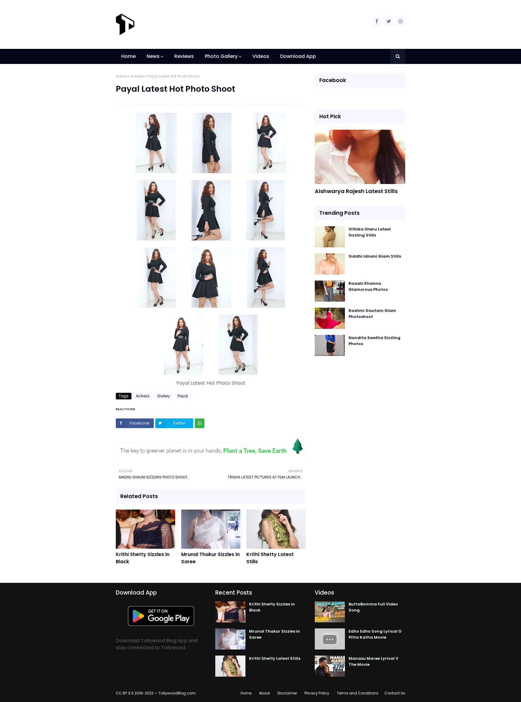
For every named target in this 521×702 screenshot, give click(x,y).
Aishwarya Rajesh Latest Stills (356, 191)
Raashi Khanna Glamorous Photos (368, 286)
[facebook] (376, 21)
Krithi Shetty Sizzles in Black (142, 558)
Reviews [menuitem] (184, 56)
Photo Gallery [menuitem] (221, 56)
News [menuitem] (153, 56)
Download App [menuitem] (298, 56)
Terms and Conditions (357, 693)
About (264, 693)
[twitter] (388, 21)
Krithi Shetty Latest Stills (270, 558)
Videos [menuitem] (260, 56)
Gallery (163, 396)
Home (121, 76)
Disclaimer (287, 693)
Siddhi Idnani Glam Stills (375, 256)
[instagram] (400, 21)
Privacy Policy (317, 693)
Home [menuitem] (128, 56)
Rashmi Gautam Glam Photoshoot (372, 313)
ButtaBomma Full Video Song (373, 607)
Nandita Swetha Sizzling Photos (374, 341)
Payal (183, 396)
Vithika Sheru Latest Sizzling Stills (370, 232)
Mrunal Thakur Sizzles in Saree (210, 558)
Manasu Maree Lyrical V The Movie (373, 661)
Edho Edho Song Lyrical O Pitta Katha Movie (375, 634)
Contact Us (394, 693)
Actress (137, 76)
